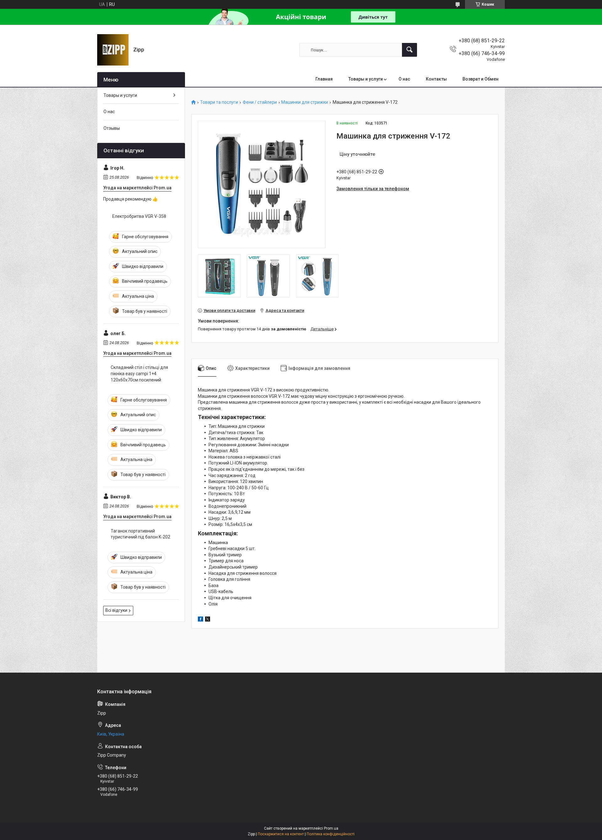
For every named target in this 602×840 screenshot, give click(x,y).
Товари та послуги (219, 102)
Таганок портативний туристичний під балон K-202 (140, 534)
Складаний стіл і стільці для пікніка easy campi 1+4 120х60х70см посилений (139, 373)
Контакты (436, 78)
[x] (207, 619)
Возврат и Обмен (480, 78)
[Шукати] (409, 50)
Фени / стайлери (260, 102)
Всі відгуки (116, 610)
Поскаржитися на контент (281, 834)
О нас (404, 78)
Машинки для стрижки (304, 102)
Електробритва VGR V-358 (139, 216)
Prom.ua (331, 828)
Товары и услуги (365, 78)
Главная (324, 78)
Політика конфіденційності (331, 834)
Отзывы (111, 128)
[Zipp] (113, 50)
